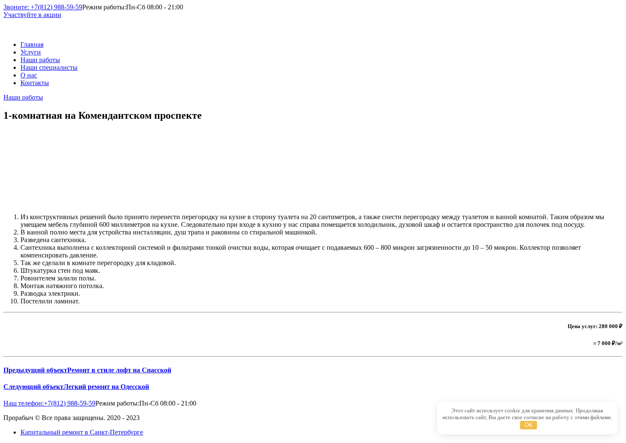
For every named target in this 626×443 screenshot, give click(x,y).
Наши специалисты (49, 67)
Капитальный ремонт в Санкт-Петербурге (81, 432)
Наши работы (40, 59)
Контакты (34, 82)
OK (529, 425)
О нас (28, 75)
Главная (31, 44)
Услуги (30, 52)
